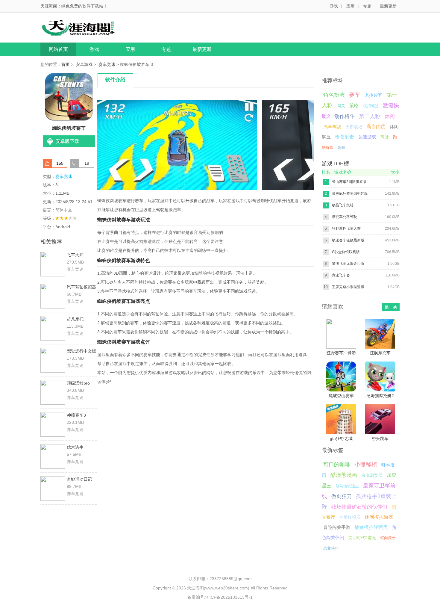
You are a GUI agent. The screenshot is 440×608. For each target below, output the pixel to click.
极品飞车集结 (342, 205)
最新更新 (388, 6)
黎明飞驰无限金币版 (348, 263)
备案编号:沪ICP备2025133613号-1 (220, 597)
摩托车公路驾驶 (344, 217)
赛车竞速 (106, 64)
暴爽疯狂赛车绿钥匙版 (350, 193)
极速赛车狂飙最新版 (348, 240)
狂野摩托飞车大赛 (346, 228)
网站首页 (58, 49)
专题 (367, 6)
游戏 (334, 6)
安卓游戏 (84, 64)
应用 (350, 6)
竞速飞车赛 (341, 275)
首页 (65, 64)
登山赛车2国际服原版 (349, 182)
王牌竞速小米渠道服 (348, 287)
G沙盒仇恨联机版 (346, 252)
